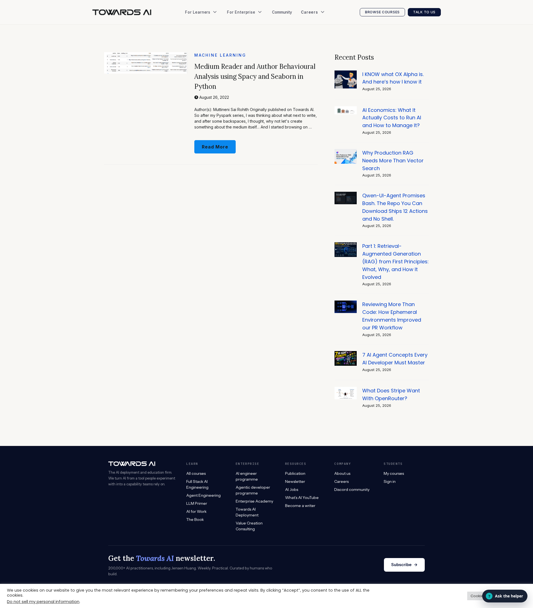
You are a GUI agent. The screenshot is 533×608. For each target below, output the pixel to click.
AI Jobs (194, 72)
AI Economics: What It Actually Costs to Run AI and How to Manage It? (391, 118)
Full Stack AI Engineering (197, 484)
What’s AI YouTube (205, 83)
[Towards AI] (121, 12)
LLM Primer (196, 503)
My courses (394, 473)
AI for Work (196, 511)
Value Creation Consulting (254, 38)
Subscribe (404, 564)
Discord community (351, 489)
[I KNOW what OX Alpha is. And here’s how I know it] (346, 73)
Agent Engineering (203, 495)
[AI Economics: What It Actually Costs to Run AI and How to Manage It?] (346, 109)
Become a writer (300, 505)
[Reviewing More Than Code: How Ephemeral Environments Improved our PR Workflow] (346, 303)
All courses (196, 473)
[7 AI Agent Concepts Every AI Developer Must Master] (346, 354)
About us (342, 473)
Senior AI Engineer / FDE (325, 38)
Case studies (241, 49)
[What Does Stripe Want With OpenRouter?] (346, 389)
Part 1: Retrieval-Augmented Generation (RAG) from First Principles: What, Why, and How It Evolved (395, 262)
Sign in (390, 481)
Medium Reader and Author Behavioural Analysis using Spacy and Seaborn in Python (254, 76)
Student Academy (204, 27)
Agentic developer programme (253, 490)
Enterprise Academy (248, 27)
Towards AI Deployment (247, 512)
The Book (196, 38)
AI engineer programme (247, 476)
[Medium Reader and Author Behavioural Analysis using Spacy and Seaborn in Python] (145, 55)
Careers (341, 481)
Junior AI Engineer (320, 27)
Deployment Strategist (324, 49)
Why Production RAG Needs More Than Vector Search (393, 160)
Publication (197, 49)
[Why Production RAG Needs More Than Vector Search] (346, 152)
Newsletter (197, 61)
